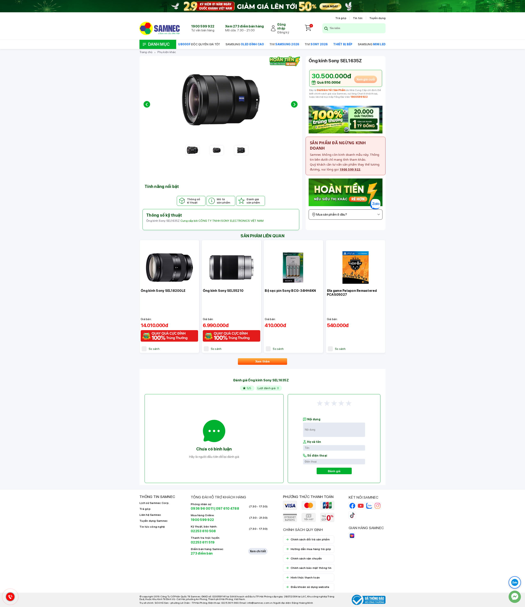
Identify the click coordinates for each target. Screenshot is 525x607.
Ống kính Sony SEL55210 (223, 291)
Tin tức (358, 18)
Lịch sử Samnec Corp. (154, 503)
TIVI (284, 44)
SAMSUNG (245, 44)
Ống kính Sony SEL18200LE (163, 291)
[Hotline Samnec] (9, 598)
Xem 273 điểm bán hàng (244, 26)
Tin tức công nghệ (152, 526)
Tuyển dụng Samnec (153, 520)
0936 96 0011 (202, 508)
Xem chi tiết (258, 551)
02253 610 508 (203, 531)
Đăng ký (283, 32)
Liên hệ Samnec (150, 514)
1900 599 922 (202, 26)
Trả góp (340, 18)
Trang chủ (145, 52)
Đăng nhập (281, 26)
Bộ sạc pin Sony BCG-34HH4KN (290, 291)
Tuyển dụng (377, 18)
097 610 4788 (227, 508)
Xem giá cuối (365, 79)
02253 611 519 (203, 542)
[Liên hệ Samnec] (514, 597)
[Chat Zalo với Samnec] (514, 582)
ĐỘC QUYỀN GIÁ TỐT (199, 44)
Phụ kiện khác (167, 52)
